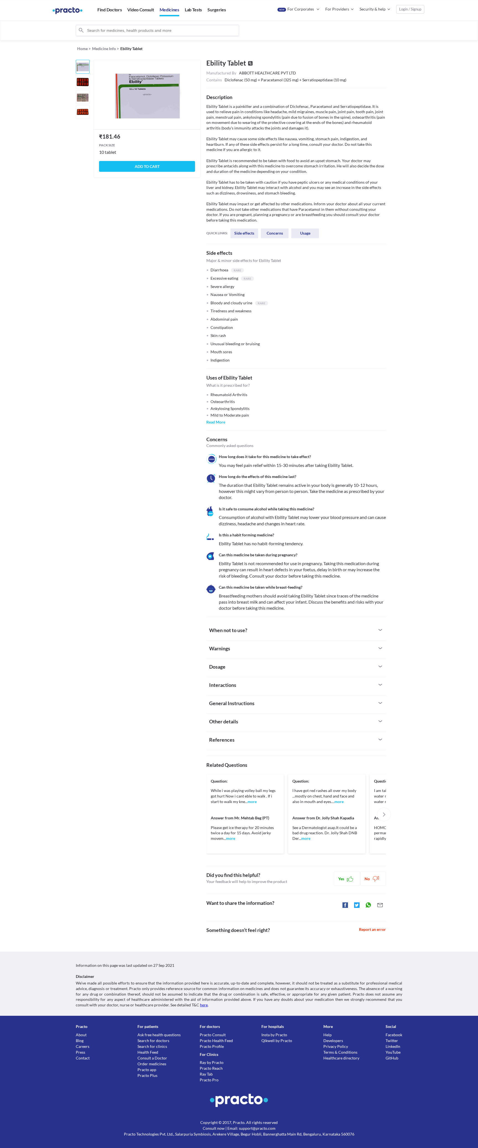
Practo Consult (213, 1034)
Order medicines (151, 1063)
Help (327, 1034)
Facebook (394, 1034)
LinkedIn (393, 1046)
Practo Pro (209, 1079)
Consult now (214, 1128)
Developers (333, 1040)
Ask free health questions (159, 1034)
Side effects (244, 233)
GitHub (392, 1058)
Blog (80, 1040)
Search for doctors (153, 1040)
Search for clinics (152, 1046)
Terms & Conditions (340, 1052)
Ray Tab (206, 1074)
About (81, 1034)
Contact (83, 1058)
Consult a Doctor (152, 1058)
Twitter (392, 1040)
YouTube (393, 1052)
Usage (305, 233)
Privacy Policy (335, 1046)
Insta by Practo (274, 1034)
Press (80, 1052)
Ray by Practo (212, 1062)
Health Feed (147, 1052)
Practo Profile (212, 1046)
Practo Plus (147, 1075)
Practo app (146, 1069)
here (204, 1004)
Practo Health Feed (216, 1040)
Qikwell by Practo (276, 1040)
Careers (82, 1046)
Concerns (275, 233)
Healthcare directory (341, 1058)
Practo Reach (211, 1068)
